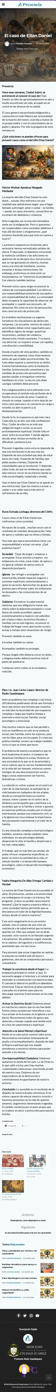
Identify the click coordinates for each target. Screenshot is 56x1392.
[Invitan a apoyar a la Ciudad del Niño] (38, 1161)
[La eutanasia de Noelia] (13, 1186)
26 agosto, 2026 (29, 1258)
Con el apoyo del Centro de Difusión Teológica (28, 1387)
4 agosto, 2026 (29, 1283)
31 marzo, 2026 (42, 43)
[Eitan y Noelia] (13, 1161)
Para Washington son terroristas (19, 1278)
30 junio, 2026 (29, 1297)
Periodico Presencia (24, 43)
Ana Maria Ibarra (13, 1272)
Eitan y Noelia (7, 1168)
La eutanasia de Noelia (11, 1194)
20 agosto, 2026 (28, 1272)
